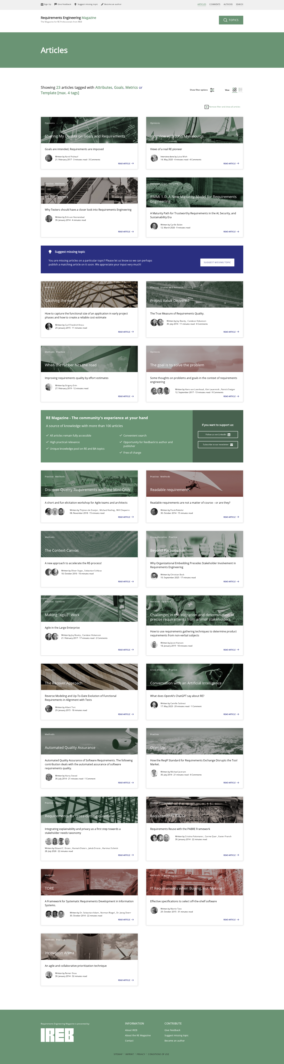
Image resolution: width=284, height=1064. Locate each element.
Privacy (141, 1054)
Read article (124, 163)
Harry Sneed (71, 775)
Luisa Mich (182, 156)
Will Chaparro (123, 510)
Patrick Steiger (228, 389)
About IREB (131, 1030)
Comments (214, 4)
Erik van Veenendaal (75, 217)
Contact (129, 1040)
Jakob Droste (94, 848)
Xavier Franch (224, 836)
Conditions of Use (158, 1054)
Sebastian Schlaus (93, 570)
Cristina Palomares (194, 836)
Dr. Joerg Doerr (123, 912)
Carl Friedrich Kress (74, 324)
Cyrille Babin (176, 224)
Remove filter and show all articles (224, 106)
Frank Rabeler (177, 510)
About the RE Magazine (138, 1035)
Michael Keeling (107, 510)
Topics (233, 20)
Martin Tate (176, 908)
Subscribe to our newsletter (216, 444)
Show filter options (199, 89)
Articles (202, 4)
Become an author (175, 1040)
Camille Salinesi (178, 703)
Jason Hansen (177, 642)
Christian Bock (177, 574)
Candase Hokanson (197, 321)
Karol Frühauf (71, 156)
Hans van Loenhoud (194, 389)
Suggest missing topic (217, 262)
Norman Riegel (107, 912)
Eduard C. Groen (63, 848)
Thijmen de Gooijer (89, 510)
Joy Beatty (182, 321)
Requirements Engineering (68, 19)
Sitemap (118, 1054)
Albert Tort (70, 707)
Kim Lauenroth (212, 389)
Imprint (129, 1054)
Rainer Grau (71, 973)
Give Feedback (172, 1030)
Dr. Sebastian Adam (89, 912)
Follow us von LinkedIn (216, 434)
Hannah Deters (79, 848)
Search (239, 4)
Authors (228, 4)
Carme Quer (211, 836)
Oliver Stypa (77, 570)
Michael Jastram (178, 771)
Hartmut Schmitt (110, 848)
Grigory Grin (71, 385)
